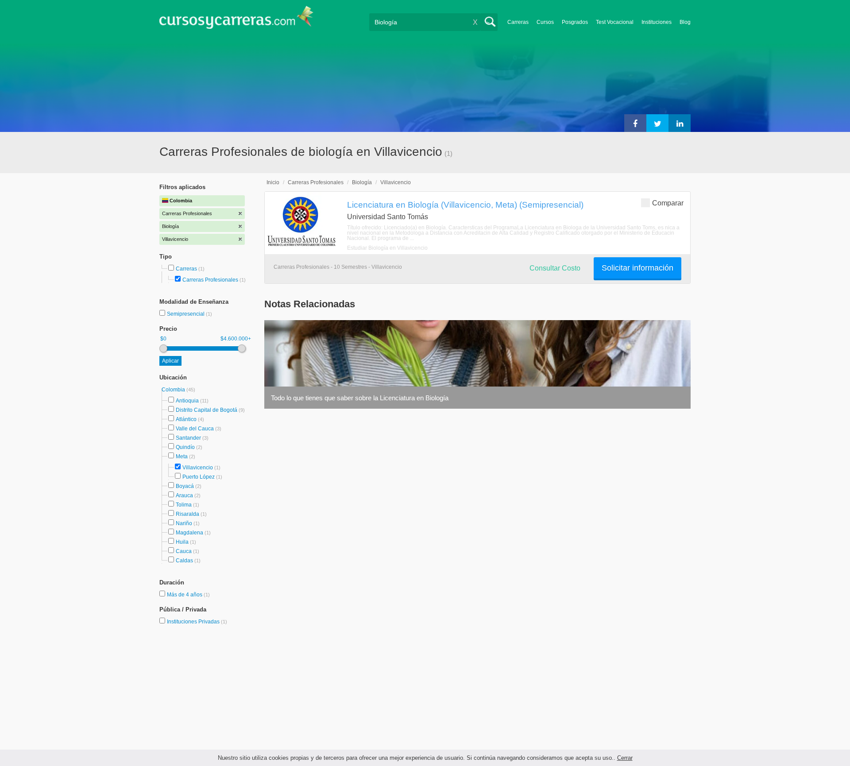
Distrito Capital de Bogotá (206, 410)
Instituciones (656, 22)
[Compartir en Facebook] (635, 123)
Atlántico (186, 419)
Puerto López (198, 477)
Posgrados (575, 22)
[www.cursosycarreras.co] (236, 20)
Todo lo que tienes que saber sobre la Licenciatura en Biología (359, 398)
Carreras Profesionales (210, 280)
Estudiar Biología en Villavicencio (387, 248)
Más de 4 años (185, 595)
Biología (362, 182)
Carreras (518, 22)
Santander (188, 438)
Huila (182, 542)
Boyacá (185, 486)
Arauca (184, 495)
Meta (182, 456)
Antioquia (187, 401)
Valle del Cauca (195, 429)
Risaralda (187, 514)
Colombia (174, 390)
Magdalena (189, 533)
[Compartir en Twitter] (657, 123)
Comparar (668, 203)
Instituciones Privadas (197, 622)
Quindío (185, 447)
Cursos (545, 22)
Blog (685, 22)
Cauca (184, 551)
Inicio (273, 182)
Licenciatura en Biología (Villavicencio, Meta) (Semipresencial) (465, 204)
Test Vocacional (615, 22)
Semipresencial (186, 314)
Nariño (184, 523)
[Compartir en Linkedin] (679, 123)
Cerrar (625, 757)
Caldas (184, 560)
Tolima (184, 505)
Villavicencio (197, 467)
